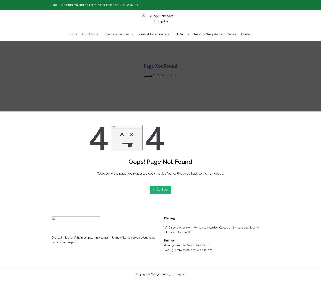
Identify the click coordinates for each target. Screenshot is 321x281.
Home (72, 34)
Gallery (232, 34)
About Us (88, 34)
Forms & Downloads (152, 34)
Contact (246, 34)
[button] (96, 34)
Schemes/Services (116, 34)
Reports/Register (206, 34)
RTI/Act (180, 34)
